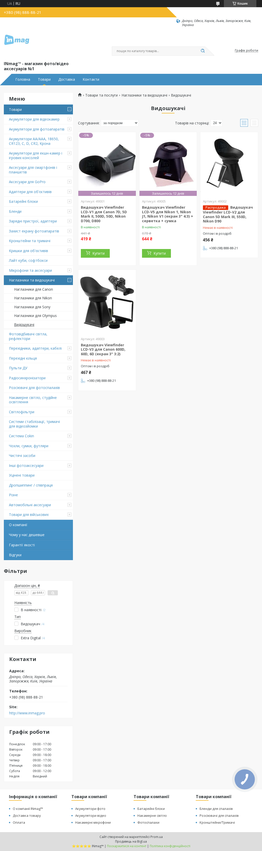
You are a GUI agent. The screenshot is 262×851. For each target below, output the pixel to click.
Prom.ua (156, 837)
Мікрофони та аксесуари (30, 270)
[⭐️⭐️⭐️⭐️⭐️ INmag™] (16, 43)
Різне (13, 494)
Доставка (66, 79)
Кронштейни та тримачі (29, 240)
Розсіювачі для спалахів (219, 815)
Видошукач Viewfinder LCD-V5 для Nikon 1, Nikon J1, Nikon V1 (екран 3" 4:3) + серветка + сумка (167, 214)
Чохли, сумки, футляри (28, 445)
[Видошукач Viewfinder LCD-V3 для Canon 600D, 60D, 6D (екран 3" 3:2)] (107, 302)
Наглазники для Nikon (33, 298)
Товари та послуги (101, 95)
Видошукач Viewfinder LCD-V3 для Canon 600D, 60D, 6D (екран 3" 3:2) (103, 349)
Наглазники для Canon (33, 289)
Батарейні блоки (23, 201)
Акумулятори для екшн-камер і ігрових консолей (35, 155)
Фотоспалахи (148, 822)
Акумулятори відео (90, 815)
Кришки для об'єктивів (28, 250)
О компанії (18, 524)
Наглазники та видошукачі (32, 280)
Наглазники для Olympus (35, 315)
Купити (98, 253)
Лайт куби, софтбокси (28, 260)
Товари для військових (29, 514)
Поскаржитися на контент (126, 846)
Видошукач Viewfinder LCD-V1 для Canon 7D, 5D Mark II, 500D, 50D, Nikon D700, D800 (104, 214)
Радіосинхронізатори (27, 377)
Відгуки (15, 554)
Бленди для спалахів (216, 808)
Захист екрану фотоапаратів (34, 231)
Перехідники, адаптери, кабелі (35, 348)
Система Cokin (21, 435)
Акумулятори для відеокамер (34, 119)
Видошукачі (24, 324)
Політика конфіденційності (170, 846)
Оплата (19, 822)
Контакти (91, 79)
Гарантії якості (22, 544)
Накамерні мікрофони (93, 822)
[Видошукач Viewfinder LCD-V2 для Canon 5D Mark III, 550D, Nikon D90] (229, 164)
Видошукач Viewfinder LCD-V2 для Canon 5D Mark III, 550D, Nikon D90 (228, 214)
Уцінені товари (22, 475)
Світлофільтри (21, 411)
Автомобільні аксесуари (30, 504)
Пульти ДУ (18, 367)
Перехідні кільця (23, 358)
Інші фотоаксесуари (26, 465)
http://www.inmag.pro (27, 713)
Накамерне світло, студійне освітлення (33, 400)
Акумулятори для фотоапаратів (36, 129)
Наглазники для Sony (32, 306)
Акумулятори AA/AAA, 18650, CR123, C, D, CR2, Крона (34, 141)
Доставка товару (27, 815)
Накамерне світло (152, 815)
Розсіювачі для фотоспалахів (34, 387)
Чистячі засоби (22, 455)
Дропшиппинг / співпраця (31, 485)
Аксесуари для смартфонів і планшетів (33, 169)
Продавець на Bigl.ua (131, 841)
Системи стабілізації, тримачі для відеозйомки (34, 424)
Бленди (15, 211)
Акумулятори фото (90, 808)
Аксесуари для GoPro (27, 181)
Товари (44, 79)
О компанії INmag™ (28, 808)
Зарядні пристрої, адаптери (33, 221)
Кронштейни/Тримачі (217, 822)
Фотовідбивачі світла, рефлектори (28, 336)
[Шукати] (203, 51)
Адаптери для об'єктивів (30, 191)
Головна (22, 79)
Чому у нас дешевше (27, 534)
